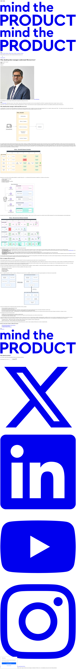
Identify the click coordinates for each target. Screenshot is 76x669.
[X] (38, 434)
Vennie (22, 53)
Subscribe (14, 359)
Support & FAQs (22, 666)
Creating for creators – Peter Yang (6, 326)
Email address (2, 359)
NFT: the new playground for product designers (8, 325)
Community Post (2, 57)
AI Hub (4, 53)
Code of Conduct (18, 666)
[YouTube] (38, 583)
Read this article (71, 250)
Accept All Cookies (9, 663)
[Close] (16, 658)
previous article (4, 103)
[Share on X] (2, 63)
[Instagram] (38, 658)
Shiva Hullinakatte (36, 99)
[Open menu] (1, 1)
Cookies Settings (9, 665)
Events (12, 53)
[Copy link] (1, 63)
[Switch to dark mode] (4, 1)
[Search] (2, 1)
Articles (1, 53)
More (1, 102)
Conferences (19, 53)
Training (15, 53)
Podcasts (7, 53)
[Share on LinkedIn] (3, 63)
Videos (10, 53)
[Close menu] (1, 52)
